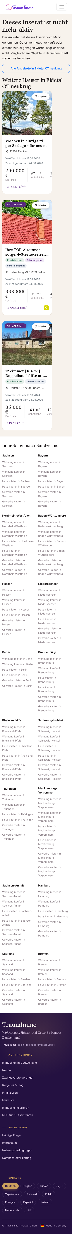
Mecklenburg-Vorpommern (47, 790)
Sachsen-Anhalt (13, 885)
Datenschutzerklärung (16, 1158)
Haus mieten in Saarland (16, 979)
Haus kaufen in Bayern (51, 486)
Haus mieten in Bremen (52, 979)
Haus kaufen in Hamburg (53, 916)
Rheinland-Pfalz (13, 720)
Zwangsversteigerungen (18, 1077)
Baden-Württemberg (52, 515)
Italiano (45, 1202)
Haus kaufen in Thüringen (17, 819)
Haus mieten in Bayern (51, 481)
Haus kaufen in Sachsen (16, 486)
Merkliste (8, 1100)
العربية (59, 1186)
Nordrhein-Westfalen (16, 515)
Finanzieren (10, 1092)
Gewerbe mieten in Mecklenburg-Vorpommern (49, 857)
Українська (12, 1194)
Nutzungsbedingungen (17, 1150)
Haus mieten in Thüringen (17, 814)
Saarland (8, 953)
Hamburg (44, 885)
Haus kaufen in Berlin (15, 674)
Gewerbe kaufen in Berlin (17, 685)
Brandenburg (47, 652)
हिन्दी (29, 1210)
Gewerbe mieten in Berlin (17, 680)
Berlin (6, 652)
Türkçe (44, 1186)
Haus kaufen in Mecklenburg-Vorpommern (47, 844)
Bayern (43, 455)
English (27, 1186)
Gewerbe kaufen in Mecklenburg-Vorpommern (49, 871)
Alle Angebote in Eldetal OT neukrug (36, 68)
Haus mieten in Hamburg (53, 911)
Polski (48, 1194)
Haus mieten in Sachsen (16, 481)
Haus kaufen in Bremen (52, 984)
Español (28, 1202)
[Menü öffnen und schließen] (61, 6)
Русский (32, 1194)
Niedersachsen (48, 583)
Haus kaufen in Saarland (17, 984)
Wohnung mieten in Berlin (17, 658)
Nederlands (12, 1210)
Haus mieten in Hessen (16, 609)
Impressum (9, 1143)
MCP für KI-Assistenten (17, 1115)
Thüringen (9, 788)
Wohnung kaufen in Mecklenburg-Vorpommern (49, 817)
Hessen (7, 583)
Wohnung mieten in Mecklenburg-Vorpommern (49, 803)
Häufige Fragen (12, 1135)
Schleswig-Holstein (51, 720)
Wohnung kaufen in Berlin (17, 664)
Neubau (7, 1070)
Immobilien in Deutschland (19, 1062)
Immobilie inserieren (15, 1107)
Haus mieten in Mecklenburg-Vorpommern (47, 830)
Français (10, 1202)
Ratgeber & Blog (12, 1085)
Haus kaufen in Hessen (16, 614)
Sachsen (8, 455)
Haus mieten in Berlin (14, 669)
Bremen (43, 953)
